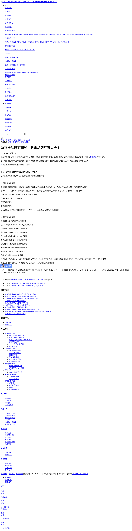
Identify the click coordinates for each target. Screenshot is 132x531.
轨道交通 (8, 100)
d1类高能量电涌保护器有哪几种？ (17, 303)
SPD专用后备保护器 (77, 34)
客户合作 (8, 130)
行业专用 (8, 53)
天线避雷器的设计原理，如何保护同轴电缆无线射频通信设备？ (28, 311)
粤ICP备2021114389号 (80, 474)
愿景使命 (8, 15)
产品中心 (8, 27)
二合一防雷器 (10, 65)
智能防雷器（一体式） (26, 50)
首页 (6, 5)
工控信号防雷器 (22, 42)
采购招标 (8, 126)
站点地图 (4, 474)
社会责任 (8, 19)
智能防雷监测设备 (11, 50)
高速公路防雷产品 (11, 57)
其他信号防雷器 (63, 42)
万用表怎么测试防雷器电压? (15, 314)
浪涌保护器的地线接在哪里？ (15, 301)
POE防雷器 (32, 42)
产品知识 (8, 111)
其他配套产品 (33, 72)
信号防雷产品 (10, 38)
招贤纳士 (8, 123)
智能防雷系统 (10, 75)
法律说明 (19, 474)
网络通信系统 (10, 84)
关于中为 (8, 8)
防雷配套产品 (10, 69)
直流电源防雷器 (64, 34)
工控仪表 (8, 81)
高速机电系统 (10, 96)
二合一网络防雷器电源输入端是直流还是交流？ (22, 298)
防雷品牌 (93, 157)
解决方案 (8, 77)
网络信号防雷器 (10, 42)
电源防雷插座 (15, 72)
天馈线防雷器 (41, 42)
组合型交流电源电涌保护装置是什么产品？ (20, 294)
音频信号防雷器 (52, 42)
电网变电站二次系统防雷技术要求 (17, 305)
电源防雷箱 (88, 34)
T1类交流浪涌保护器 (12, 34)
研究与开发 (9, 23)
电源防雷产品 (10, 31)
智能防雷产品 (10, 46)
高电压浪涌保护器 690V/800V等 (46, 34)
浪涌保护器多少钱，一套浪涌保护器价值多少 (28, 283)
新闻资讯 (8, 103)
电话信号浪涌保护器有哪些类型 (16, 307)
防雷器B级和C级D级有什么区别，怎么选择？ (28, 286)
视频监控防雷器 (10, 61)
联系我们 (8, 115)
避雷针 (7, 72)
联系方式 (8, 119)
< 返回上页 (27, 140)
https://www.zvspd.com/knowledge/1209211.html (27, 280)
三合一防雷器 (20, 65)
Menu (55, 2)
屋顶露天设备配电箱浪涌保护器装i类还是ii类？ (22, 309)
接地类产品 (24, 72)
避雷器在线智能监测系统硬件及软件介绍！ (20, 296)
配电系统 (8, 88)
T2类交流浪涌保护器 (27, 34)
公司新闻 (8, 107)
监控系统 (8, 92)
